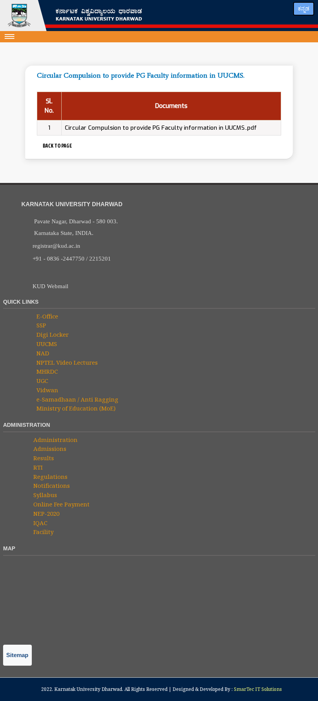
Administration (55, 440)
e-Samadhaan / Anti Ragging (76, 399)
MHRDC (46, 371)
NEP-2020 (45, 513)
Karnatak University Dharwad (88, 689)
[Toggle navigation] (9, 36)
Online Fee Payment (61, 504)
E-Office (46, 316)
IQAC (39, 523)
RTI (37, 467)
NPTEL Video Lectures (66, 362)
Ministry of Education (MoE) (75, 408)
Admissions (49, 448)
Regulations (49, 476)
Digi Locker (52, 334)
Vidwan (46, 390)
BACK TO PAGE (56, 145)
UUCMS (46, 344)
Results (43, 458)
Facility (43, 532)
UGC (41, 380)
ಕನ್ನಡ (303, 8)
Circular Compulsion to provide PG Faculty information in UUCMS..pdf (161, 128)
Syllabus (44, 495)
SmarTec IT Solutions (258, 689)
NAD (42, 353)
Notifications (51, 485)
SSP (40, 325)
